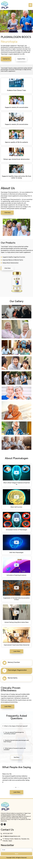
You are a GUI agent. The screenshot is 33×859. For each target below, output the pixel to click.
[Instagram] (5, 824)
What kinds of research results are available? (15, 749)
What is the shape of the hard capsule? (16, 726)
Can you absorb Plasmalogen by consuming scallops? (14, 733)
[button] (6, 59)
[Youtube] (2, 824)
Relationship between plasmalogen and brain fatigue (16, 741)
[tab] (16, 726)
